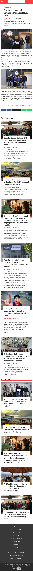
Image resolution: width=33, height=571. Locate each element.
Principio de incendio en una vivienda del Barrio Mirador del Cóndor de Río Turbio (16, 182)
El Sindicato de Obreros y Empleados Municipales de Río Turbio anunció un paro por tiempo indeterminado (16, 357)
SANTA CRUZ (16, 541)
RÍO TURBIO (7, 7)
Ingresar (17, 547)
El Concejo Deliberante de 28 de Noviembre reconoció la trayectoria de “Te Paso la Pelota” (16, 402)
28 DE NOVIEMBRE (16, 538)
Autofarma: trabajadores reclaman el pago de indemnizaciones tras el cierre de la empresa (16, 263)
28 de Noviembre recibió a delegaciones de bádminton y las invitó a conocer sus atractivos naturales (15, 487)
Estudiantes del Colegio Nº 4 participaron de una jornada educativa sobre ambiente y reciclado (15, 141)
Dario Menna (10, 105)
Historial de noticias (16, 530)
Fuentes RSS (16, 532)
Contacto (16, 527)
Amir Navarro (10, 19)
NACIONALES (16, 544)
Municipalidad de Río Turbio (23, 105)
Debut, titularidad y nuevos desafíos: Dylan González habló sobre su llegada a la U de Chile (16, 312)
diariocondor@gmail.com (16, 558)
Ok (19, 568)
